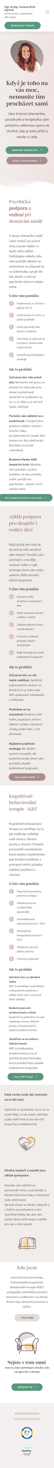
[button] (47, 12)
